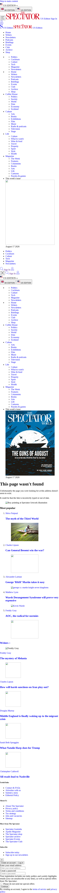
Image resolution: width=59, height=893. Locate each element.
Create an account (8, 863)
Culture (14, 62)
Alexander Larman (13, 577)
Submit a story (11, 793)
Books (14, 116)
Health (14, 154)
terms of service (39, 889)
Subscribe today (12, 852)
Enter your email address (10, 865)
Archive (8, 50)
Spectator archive (12, 836)
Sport (13, 149)
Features (14, 161)
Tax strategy (10, 813)
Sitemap (8, 818)
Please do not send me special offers (18, 884)
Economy (15, 106)
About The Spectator (14, 806)
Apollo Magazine (13, 831)
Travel (13, 144)
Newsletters (10, 37)
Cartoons (15, 173)
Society (14, 99)
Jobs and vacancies (13, 816)
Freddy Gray (11, 610)
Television (15, 129)
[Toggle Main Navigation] (2, 18)
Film (13, 121)
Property (14, 146)
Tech (13, 64)
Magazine (15, 67)
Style (13, 151)
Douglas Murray (7, 710)
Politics (14, 57)
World (13, 101)
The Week (15, 158)
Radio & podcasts (18, 126)
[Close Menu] (2, 273)
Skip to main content (9, 1)
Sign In (54, 18)
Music (13, 124)
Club (7, 47)
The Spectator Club (13, 841)
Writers (8, 35)
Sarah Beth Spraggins (9, 742)
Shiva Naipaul (11, 513)
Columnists (16, 163)
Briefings (9, 42)
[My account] (1, 23)
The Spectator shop (13, 834)
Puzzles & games (18, 176)
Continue (4, 887)
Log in (20, 863)
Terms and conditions (14, 811)
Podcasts (9, 40)
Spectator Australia (13, 829)
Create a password (8, 871)
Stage (13, 131)
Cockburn (15, 59)
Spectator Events (12, 839)
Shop (7, 52)
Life (7, 134)
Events (8, 45)
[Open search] (1, 270)
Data (13, 104)
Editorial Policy (12, 795)
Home (8, 32)
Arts (13, 114)
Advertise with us (13, 790)
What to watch (17, 139)
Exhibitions (16, 119)
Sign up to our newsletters (16, 855)
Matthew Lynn (11, 592)
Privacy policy (11, 808)
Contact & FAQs (12, 788)
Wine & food (16, 141)
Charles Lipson (12, 545)
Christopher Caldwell (9, 771)
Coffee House (11, 94)
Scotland (15, 109)
